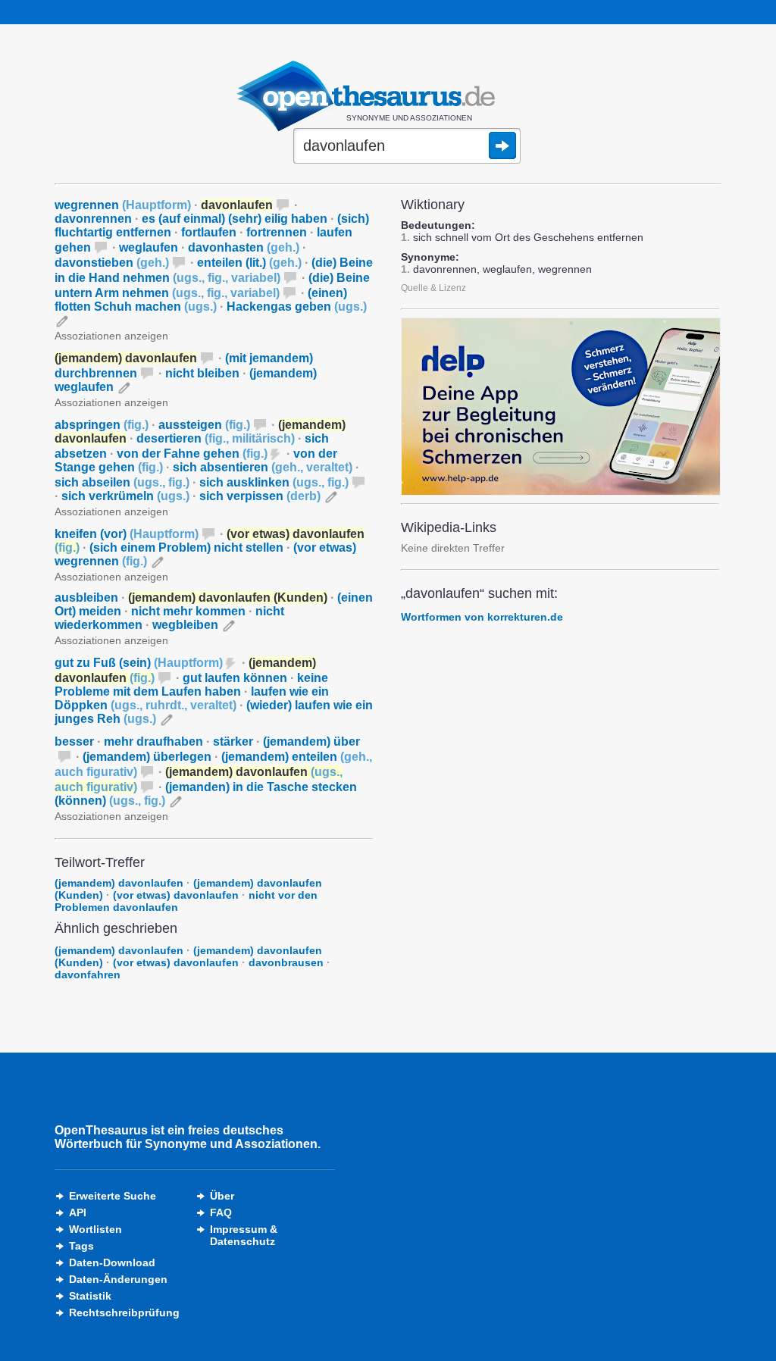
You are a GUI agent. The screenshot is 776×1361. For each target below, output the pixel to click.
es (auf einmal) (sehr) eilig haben (234, 218)
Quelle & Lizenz (433, 288)
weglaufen (148, 247)
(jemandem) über (311, 741)
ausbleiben (86, 597)
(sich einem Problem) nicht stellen (186, 547)
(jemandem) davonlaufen (119, 883)
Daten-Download (112, 1262)
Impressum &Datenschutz (243, 1235)
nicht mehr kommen (188, 611)
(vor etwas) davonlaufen (176, 895)
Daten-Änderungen (118, 1279)
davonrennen (93, 218)
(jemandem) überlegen (147, 756)
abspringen (102, 424)
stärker (233, 741)
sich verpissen (260, 496)
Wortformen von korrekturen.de (482, 617)
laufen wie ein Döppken (192, 698)
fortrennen (276, 232)
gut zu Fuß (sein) (139, 662)
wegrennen (123, 205)
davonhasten (243, 247)
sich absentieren (262, 467)
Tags (81, 1246)
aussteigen (204, 424)
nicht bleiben (202, 373)
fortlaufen (208, 232)
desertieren (215, 438)
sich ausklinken (274, 482)
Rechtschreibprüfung (124, 1312)
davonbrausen (286, 962)
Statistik (90, 1296)
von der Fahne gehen (192, 453)
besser (74, 741)
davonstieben (112, 262)
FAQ (221, 1212)
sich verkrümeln (125, 496)
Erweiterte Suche (112, 1196)
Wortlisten (95, 1229)
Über (222, 1196)
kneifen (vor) (127, 533)
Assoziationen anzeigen (111, 336)
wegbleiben (185, 624)
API (77, 1212)
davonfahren (87, 974)
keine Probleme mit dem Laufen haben (191, 684)
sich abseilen (122, 482)
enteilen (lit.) (249, 262)
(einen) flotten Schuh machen (201, 299)
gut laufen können (235, 677)
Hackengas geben (297, 306)
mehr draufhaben (153, 741)
